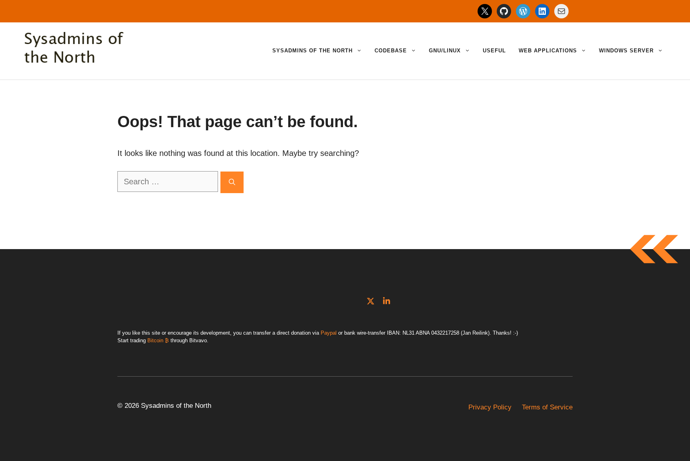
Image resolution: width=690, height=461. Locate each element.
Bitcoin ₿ (158, 340)
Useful (494, 51)
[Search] (232, 182)
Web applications (548, 51)
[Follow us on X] (371, 301)
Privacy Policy (490, 407)
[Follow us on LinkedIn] (387, 301)
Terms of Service (547, 407)
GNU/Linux (445, 51)
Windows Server (626, 51)
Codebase (391, 51)
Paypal (329, 333)
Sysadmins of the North (312, 51)
